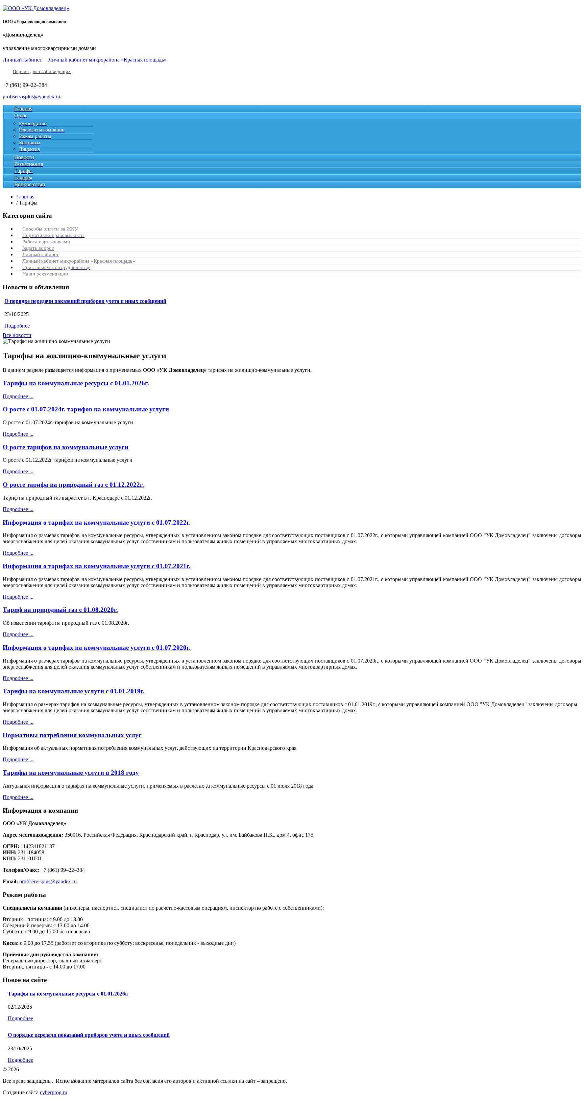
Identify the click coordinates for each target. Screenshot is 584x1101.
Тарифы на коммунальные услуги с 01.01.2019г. (74, 691)
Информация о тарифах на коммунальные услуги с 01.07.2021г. (97, 566)
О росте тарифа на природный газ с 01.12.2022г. (73, 484)
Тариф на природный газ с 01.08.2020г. (60, 609)
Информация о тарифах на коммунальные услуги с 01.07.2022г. (97, 522)
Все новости (17, 335)
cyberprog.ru (53, 1092)
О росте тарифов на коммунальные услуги (65, 447)
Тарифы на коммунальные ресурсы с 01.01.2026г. (76, 383)
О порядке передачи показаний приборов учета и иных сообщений (85, 301)
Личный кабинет (22, 60)
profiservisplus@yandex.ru (31, 96)
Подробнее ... (18, 396)
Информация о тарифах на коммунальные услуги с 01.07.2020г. (97, 647)
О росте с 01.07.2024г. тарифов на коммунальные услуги (86, 409)
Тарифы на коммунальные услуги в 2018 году (71, 772)
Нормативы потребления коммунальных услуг (72, 735)
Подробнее (17, 326)
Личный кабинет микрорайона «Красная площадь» (107, 60)
